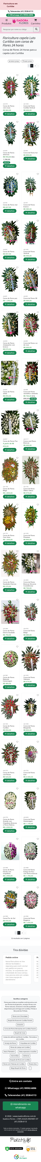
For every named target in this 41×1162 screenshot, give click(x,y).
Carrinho (35, 23)
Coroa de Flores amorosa (8, 153)
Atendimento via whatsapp (22, 1106)
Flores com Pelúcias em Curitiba (13, 1064)
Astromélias (15, 1056)
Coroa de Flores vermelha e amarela (30, 392)
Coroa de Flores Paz (10, 441)
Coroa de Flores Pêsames (29, 536)
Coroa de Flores (8, 251)
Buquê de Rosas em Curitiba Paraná (20, 1020)
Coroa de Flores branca (29, 205)
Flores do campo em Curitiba (20, 1047)
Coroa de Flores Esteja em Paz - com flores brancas (30, 871)
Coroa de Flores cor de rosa (30, 344)
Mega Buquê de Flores (18, 1068)
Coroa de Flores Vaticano (29, 678)
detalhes (10, 114)
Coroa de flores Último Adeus (29, 489)
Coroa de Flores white (8, 392)
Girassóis (20, 1025)
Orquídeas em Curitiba (28, 1043)
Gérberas (26, 1056)
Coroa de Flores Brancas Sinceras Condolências (29, 584)
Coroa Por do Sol (9, 918)
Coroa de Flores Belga (29, 631)
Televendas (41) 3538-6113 (21, 11)
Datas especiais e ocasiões (27, 1052)
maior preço (28, 61)
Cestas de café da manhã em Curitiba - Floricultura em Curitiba (20, 1038)
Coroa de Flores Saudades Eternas (9, 583)
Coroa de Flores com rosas (8, 107)
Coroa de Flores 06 (30, 298)
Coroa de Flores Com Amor (8, 536)
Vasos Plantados (9, 1052)
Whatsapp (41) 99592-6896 (21, 15)
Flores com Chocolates (20, 1016)
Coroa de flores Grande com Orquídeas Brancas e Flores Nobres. (10, 822)
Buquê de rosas (20, 1033)
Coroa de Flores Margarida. (29, 727)
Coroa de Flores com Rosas (8, 773)
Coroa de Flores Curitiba (8, 727)
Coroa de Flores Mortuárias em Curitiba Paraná (20, 1029)
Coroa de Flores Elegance (29, 919)
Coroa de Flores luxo (29, 773)
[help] (17, 75)
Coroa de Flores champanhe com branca (9, 345)
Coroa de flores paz (10, 298)
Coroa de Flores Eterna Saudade (9, 631)
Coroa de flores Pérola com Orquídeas (8, 871)
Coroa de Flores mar (10, 205)
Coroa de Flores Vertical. (29, 252)
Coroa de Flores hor (30, 153)
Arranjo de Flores (10, 1043)
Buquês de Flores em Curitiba (20, 1060)
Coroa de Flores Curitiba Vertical (29, 107)
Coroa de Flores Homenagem (29, 820)
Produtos (6, 23)
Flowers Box (33, 1064)
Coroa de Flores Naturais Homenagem (8, 679)
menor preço (14, 61)
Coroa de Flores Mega (8, 489)
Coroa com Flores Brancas (29, 442)
